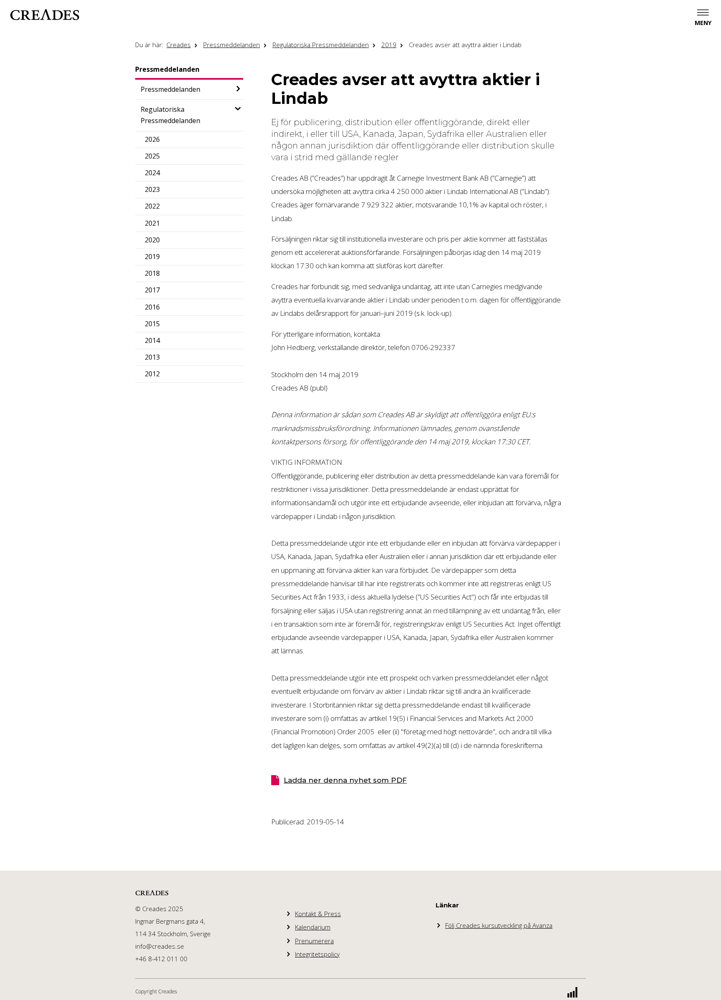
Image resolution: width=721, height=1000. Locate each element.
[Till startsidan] (45, 14)
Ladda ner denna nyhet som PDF (345, 780)
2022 (152, 206)
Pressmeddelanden (231, 44)
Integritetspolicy (317, 954)
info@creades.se (159, 946)
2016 (152, 307)
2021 (152, 223)
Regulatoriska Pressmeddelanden (320, 44)
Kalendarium (312, 927)
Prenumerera (314, 941)
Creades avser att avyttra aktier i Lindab (465, 44)
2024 (152, 172)
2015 (152, 323)
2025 (152, 156)
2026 (152, 139)
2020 (152, 239)
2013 (152, 357)
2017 (152, 290)
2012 (152, 373)
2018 (152, 273)
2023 (152, 189)
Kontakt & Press (318, 913)
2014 (152, 340)
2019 (388, 44)
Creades (178, 44)
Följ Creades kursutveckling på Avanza (498, 925)
